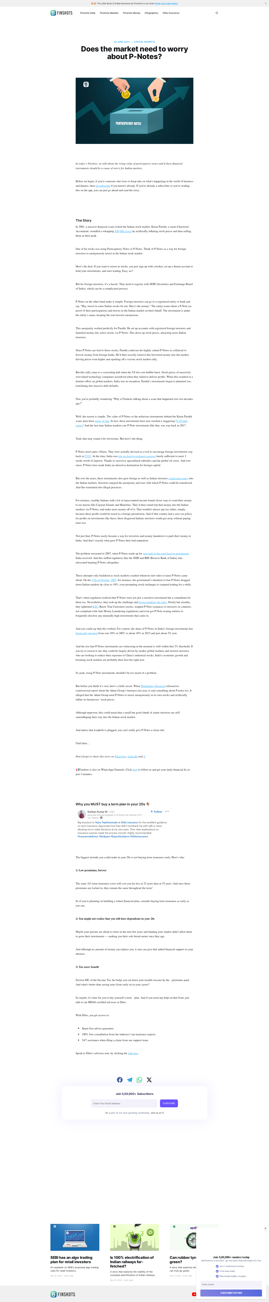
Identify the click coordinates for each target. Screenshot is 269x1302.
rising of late (102, 421)
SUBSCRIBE (169, 1103)
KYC (95, 606)
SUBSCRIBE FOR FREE (231, 1293)
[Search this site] (217, 13)
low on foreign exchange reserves (137, 456)
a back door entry (178, 478)
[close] (265, 3)
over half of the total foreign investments (166, 553)
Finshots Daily (87, 13)
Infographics (151, 13)
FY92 (88, 456)
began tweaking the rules (153, 602)
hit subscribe (103, 186)
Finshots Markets (109, 13)
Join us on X (157, 1112)
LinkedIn (133, 756)
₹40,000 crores (123, 231)
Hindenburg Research (153, 686)
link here (133, 1053)
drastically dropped (87, 633)
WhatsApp (120, 756)
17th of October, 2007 (104, 580)
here (135, 769)
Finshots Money (131, 13)
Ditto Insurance (171, 13)
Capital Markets (144, 42)
